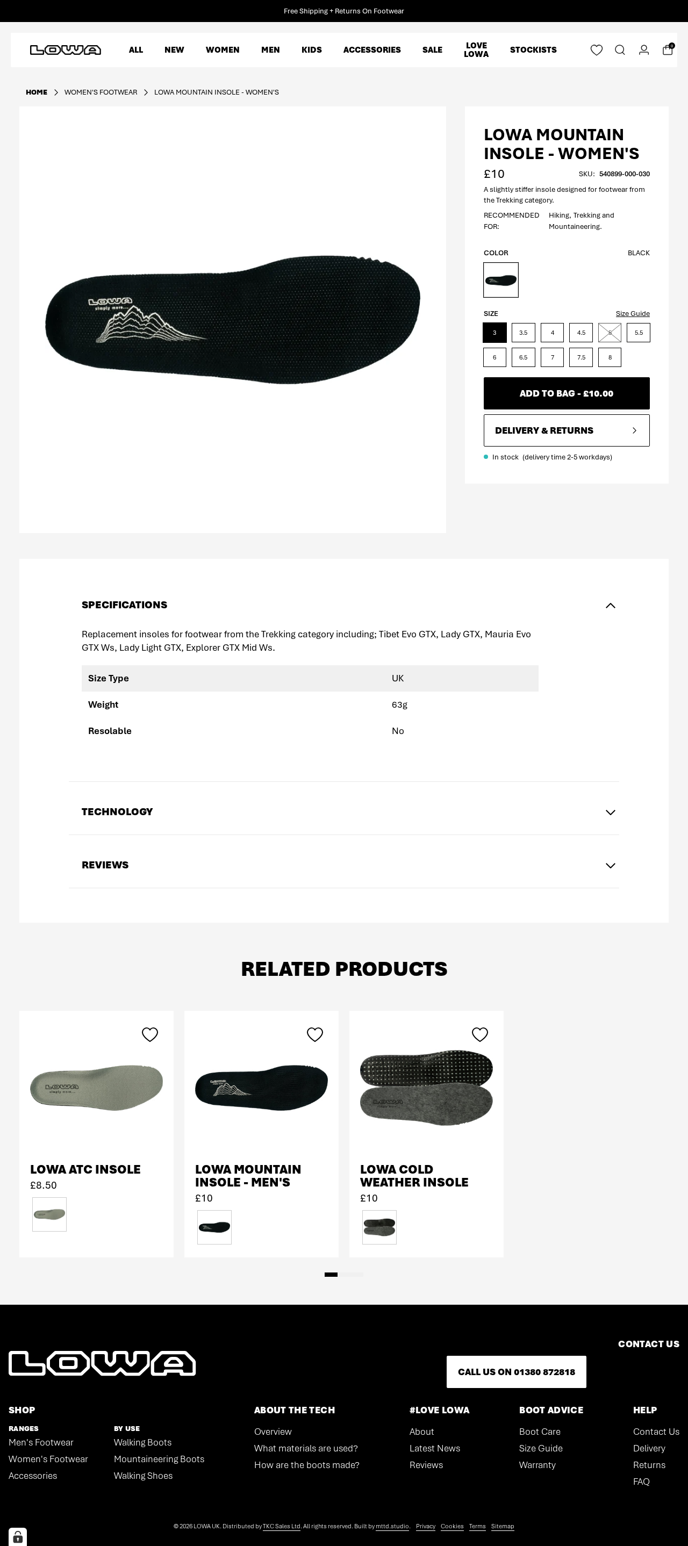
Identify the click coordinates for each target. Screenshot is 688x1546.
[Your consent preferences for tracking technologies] (18, 1537)
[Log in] (644, 50)
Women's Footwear (48, 1459)
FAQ (641, 1481)
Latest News (435, 1448)
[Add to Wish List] (150, 1034)
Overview (273, 1431)
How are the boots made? (307, 1465)
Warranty (537, 1465)
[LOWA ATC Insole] (96, 1088)
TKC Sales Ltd (281, 1526)
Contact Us (656, 1431)
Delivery (649, 1448)
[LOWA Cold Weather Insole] (426, 1088)
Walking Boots (142, 1442)
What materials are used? (306, 1448)
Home (36, 92)
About (422, 1431)
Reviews (426, 1465)
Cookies (452, 1526)
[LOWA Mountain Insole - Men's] (261, 1088)
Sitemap (502, 1526)
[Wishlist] (596, 50)
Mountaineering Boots (159, 1459)
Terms (477, 1526)
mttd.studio (392, 1526)
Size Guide (633, 313)
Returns (649, 1465)
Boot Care (540, 1431)
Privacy (425, 1526)
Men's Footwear (41, 1442)
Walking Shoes (143, 1476)
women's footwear (100, 92)
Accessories (33, 1476)
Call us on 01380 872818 (516, 1372)
